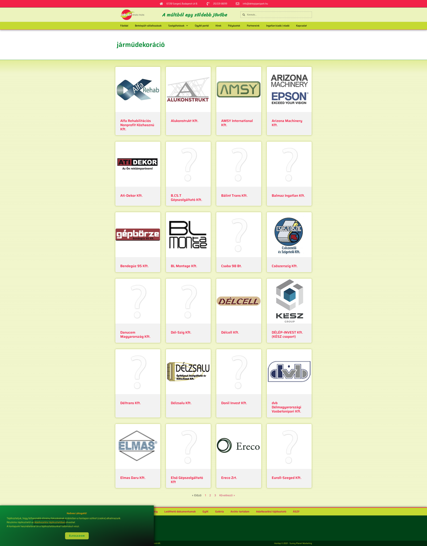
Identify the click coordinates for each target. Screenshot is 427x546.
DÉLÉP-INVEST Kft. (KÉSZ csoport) (287, 334)
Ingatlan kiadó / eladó (277, 26)
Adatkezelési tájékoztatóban (49, 522)
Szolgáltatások (176, 26)
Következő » (227, 495)
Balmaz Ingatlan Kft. (288, 195)
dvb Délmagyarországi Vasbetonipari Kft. (286, 407)
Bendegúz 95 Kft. (134, 266)
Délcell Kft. (230, 332)
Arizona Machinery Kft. (287, 123)
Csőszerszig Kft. (285, 266)
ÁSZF (296, 511)
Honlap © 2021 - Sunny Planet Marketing (293, 543)
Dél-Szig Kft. (181, 332)
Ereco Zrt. (229, 477)
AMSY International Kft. (237, 123)
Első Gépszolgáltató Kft (187, 480)
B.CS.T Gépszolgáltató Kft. (186, 197)
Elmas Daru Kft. (132, 477)
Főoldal (124, 26)
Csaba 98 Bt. (231, 266)
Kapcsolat (301, 26)
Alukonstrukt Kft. (184, 120)
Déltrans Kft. (130, 403)
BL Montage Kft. (184, 266)
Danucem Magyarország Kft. (135, 334)
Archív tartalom (240, 511)
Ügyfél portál (202, 26)
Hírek (218, 26)
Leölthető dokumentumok (180, 511)
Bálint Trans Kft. (234, 195)
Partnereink (253, 26)
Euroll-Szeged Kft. (286, 477)
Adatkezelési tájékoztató (271, 511)
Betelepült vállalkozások (148, 26)
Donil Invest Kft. (234, 403)
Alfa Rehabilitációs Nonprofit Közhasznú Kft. (137, 125)
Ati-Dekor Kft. (131, 195)
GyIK (205, 511)
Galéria (219, 511)
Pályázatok (234, 26)
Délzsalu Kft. (181, 403)
